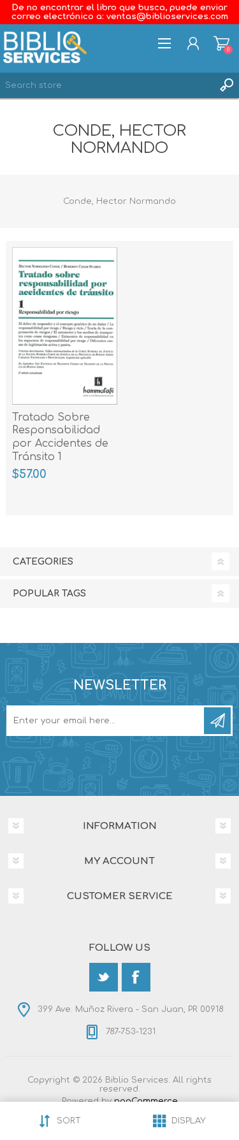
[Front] (64, 326)
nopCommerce (146, 1101)
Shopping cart (221, 43)
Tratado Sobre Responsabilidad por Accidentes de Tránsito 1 (60, 437)
